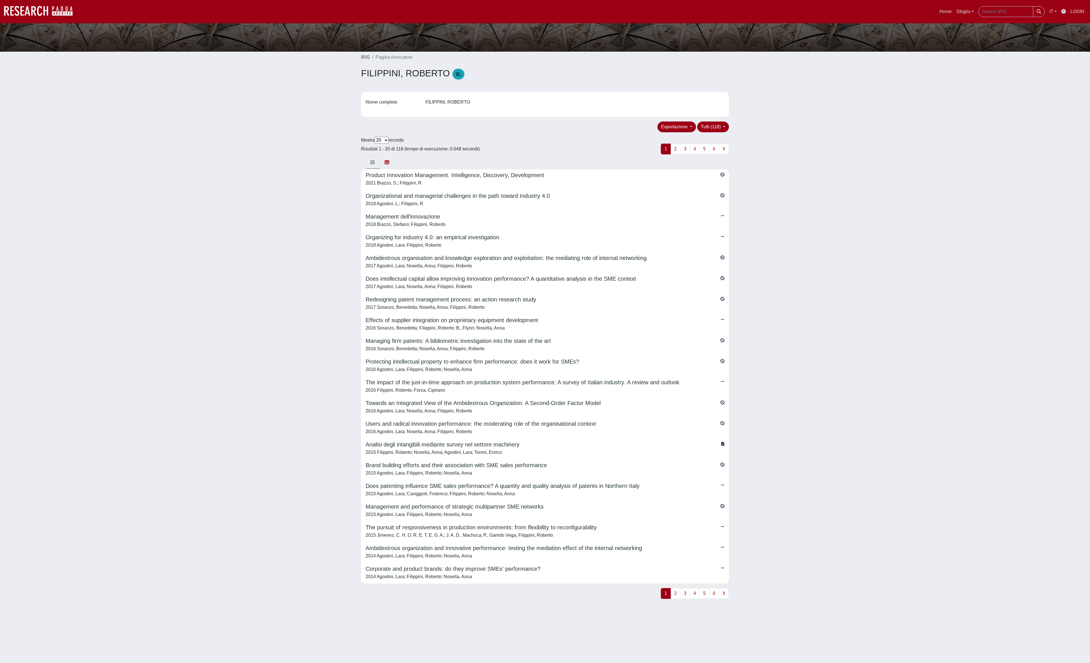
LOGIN (1077, 11)
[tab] (373, 163)
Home (946, 11)
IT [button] (1051, 11)
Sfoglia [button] (963, 11)
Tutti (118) (711, 126)
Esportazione (675, 126)
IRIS (365, 57)
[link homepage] (41, 11)
